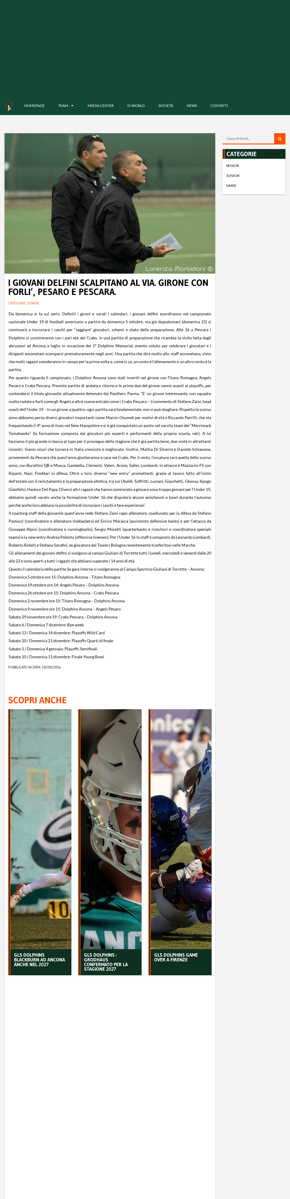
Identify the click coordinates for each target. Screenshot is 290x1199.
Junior (232, 175)
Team (63, 105)
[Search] (279, 139)
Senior (33, 303)
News (192, 105)
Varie (231, 185)
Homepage (34, 105)
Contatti (219, 105)
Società (165, 105)
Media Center (101, 105)
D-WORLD (136, 105)
